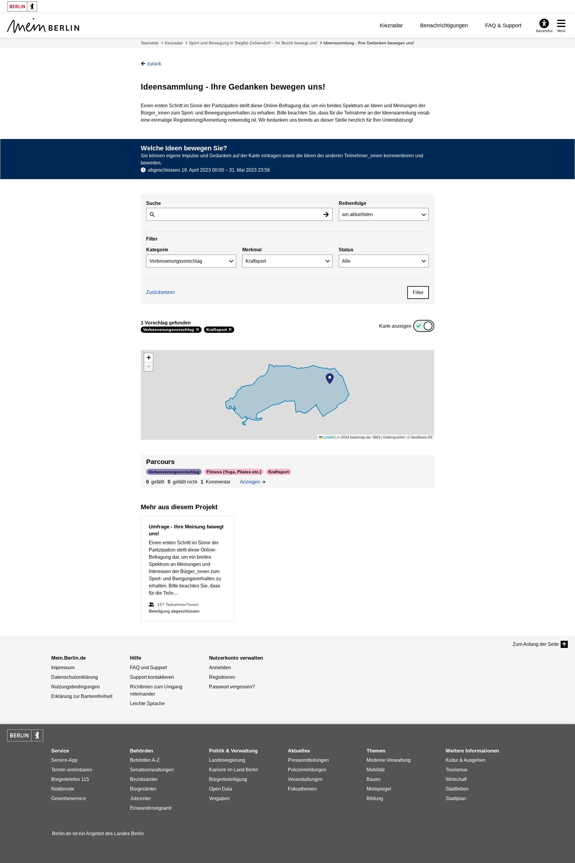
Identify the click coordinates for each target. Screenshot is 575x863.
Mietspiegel (379, 788)
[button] (329, 378)
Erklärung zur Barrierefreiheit (81, 696)
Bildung (375, 798)
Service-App (64, 760)
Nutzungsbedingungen (75, 686)
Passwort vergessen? (232, 686)
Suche (153, 203)
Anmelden (220, 667)
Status (346, 249)
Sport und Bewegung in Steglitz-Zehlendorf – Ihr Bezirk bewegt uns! (253, 42)
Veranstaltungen (305, 779)
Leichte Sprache (147, 703)
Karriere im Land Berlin (233, 769)
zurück (154, 63)
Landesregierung (227, 760)
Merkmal (251, 249)
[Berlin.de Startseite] (25, 735)
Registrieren (222, 677)
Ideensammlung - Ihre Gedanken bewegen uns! (368, 42)
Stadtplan (456, 798)
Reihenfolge (352, 203)
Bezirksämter (144, 779)
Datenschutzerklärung (74, 677)
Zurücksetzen (160, 292)
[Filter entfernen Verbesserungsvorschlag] (197, 329)
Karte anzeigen (395, 326)
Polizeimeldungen (307, 769)
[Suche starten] (326, 214)
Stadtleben (457, 788)
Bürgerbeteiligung (228, 779)
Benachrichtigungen (444, 25)
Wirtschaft (456, 779)
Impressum (63, 667)
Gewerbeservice (68, 798)
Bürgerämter (143, 788)
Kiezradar (391, 25)
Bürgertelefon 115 (70, 779)
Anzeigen (252, 481)
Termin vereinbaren (71, 769)
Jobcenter (140, 798)
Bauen (374, 779)
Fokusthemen (302, 788)
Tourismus (456, 769)
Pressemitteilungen (308, 760)
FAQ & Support (503, 25)
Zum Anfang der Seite (536, 644)
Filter (418, 292)
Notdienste (62, 788)
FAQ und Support (148, 667)
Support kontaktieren (152, 677)
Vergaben (219, 798)
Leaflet (329, 436)
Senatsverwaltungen (152, 769)
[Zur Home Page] (43, 25)
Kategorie (157, 249)
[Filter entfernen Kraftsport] (230, 329)
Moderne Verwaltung (389, 760)
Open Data (220, 788)
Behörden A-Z (145, 760)
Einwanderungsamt (150, 808)
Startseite (150, 42)
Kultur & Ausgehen (465, 760)
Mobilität (376, 769)
